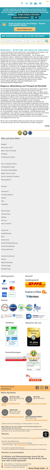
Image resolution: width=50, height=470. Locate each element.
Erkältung (4, 154)
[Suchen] (47, 41)
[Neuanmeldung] (35, 3)
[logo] (3, 3)
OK (36, 18)
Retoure (3, 259)
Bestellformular (6, 269)
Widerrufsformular (7, 262)
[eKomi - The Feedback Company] (20, 133)
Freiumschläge (6, 265)
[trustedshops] (25, 133)
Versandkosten (22, 444)
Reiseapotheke (6, 180)
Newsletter (4, 204)
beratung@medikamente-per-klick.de (13, 416)
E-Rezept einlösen (7, 194)
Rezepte (4, 186)
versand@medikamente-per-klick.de (36, 420)
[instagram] (42, 388)
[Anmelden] (40, 3)
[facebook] (38, 388)
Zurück (47, 125)
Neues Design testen (24, 29)
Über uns (4, 220)
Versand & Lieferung (7, 256)
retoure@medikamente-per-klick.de (36, 403)
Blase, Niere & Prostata (8, 150)
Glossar (3, 198)
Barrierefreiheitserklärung (9, 243)
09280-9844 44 (6, 389)
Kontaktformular (6, 233)
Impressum (4, 230)
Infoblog (3, 217)
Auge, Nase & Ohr (7, 147)
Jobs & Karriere (6, 223)
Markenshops (5, 211)
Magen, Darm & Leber (8, 173)
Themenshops (5, 214)
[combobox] (23, 41)
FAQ (2, 201)
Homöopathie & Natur (8, 167)
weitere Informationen (21, 18)
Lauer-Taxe (34, 438)
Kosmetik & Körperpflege (9, 170)
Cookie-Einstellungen (8, 246)
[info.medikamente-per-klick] (47, 388)
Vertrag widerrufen (7, 249)
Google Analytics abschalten (29, 14)
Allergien (4, 144)
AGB (2, 236)
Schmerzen (5, 191)
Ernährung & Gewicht (8, 157)
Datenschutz (5, 240)
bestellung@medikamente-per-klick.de (11, 404)
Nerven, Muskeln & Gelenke (10, 176)
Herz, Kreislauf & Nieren (9, 164)
